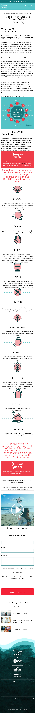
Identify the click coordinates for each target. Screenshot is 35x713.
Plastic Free (15, 13)
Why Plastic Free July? (20, 613)
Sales (17, 698)
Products (17, 681)
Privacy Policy (30, 577)
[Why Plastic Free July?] (6, 613)
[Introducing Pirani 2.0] (6, 629)
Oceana (23, 163)
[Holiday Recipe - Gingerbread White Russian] (6, 620)
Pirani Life (24, 480)
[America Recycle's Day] (17, 510)
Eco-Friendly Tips (8, 13)
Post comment (17, 572)
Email (3, 547)
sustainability (22, 13)
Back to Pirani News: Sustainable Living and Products (18, 591)
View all (17, 606)
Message (4, 555)
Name (3, 539)
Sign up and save (17, 704)
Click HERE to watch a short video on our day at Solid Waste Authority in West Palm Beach (17, 488)
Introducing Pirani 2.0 (20, 629)
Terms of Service (17, 578)
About (17, 692)
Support (17, 687)
